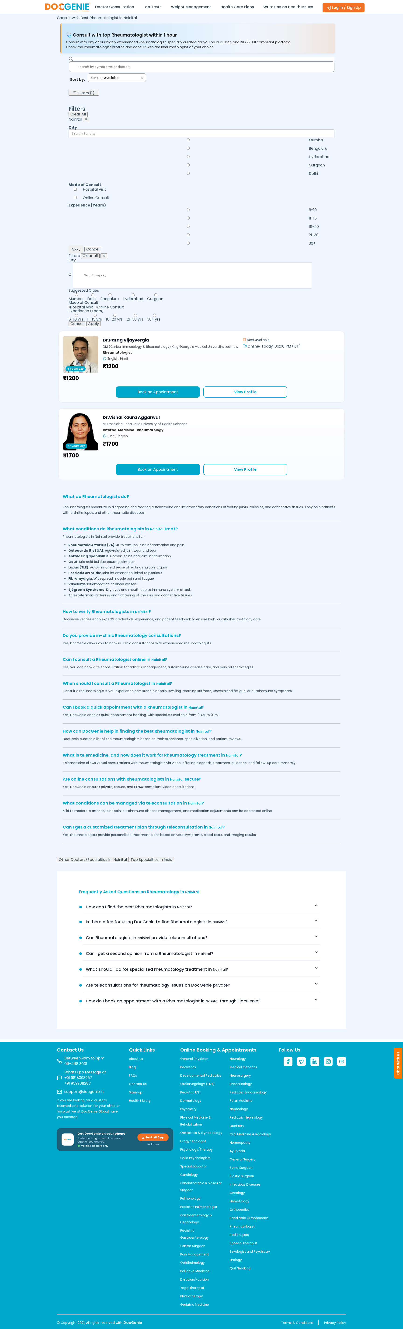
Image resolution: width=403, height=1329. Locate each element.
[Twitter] (301, 1061)
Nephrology (239, 1109)
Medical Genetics (243, 1067)
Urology (236, 1260)
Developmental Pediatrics (200, 1075)
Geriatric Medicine (194, 1304)
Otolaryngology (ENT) (197, 1084)
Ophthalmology (192, 1263)
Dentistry (237, 1126)
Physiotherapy (191, 1296)
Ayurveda (237, 1151)
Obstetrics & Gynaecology (201, 1133)
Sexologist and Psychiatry (250, 1251)
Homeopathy (240, 1142)
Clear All (78, 114)
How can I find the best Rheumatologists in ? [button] (139, 907)
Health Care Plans (237, 7)
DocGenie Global (95, 1111)
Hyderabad (319, 157)
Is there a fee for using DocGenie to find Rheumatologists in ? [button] (157, 922)
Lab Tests (152, 7)
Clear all (90, 255)
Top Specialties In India (151, 859)
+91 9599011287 (77, 1083)
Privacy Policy (335, 1322)
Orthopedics (239, 1209)
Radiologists (239, 1235)
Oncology (237, 1193)
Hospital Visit (94, 189)
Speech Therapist (243, 1243)
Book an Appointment (158, 392)
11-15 (313, 218)
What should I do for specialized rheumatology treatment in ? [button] (157, 969)
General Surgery (242, 1159)
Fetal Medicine (241, 1101)
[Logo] (67, 6)
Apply (76, 249)
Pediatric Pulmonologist (198, 1207)
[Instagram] (328, 1061)
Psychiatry (188, 1109)
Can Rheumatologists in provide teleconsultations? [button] (147, 937)
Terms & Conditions (297, 1322)
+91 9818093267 (78, 1077)
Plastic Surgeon (242, 1176)
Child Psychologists (195, 1158)
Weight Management (191, 7)
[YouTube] (341, 1061)
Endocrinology (241, 1084)
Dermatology (190, 1101)
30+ (312, 243)
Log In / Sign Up (346, 7)
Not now (153, 1144)
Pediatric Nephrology (246, 1117)
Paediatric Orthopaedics (249, 1218)
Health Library (140, 1101)
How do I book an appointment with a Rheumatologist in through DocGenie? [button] (173, 1001)
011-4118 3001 (75, 1063)
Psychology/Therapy (196, 1149)
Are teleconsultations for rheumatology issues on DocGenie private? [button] (158, 985)
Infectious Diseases (245, 1184)
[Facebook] (288, 1061)
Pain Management (194, 1254)
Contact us (138, 1084)
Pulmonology (190, 1198)
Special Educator (193, 1166)
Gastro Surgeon (192, 1246)
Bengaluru (318, 148)
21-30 (314, 235)
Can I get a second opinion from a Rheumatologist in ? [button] (149, 953)
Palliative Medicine (194, 1271)
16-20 (314, 227)
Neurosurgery (240, 1075)
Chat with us (398, 1063)
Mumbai (316, 140)
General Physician (194, 1059)
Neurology (238, 1059)
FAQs (133, 1075)
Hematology (239, 1201)
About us (136, 1059)
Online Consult (96, 198)
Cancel (92, 249)
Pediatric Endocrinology (248, 1092)
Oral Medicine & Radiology (250, 1134)
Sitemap (135, 1092)
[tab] (201, 907)
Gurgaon (317, 165)
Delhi (313, 174)
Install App (155, 1137)
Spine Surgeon (241, 1168)
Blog (132, 1067)
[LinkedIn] (314, 1061)
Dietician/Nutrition (194, 1279)
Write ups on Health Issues (288, 7)
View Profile (245, 392)
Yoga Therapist (192, 1288)
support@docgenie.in (84, 1091)
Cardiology (189, 1175)
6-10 (313, 210)
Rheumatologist (242, 1226)
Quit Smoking (240, 1268)
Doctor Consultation (114, 7)
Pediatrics (188, 1067)
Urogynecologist (193, 1141)
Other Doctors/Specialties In (93, 859)
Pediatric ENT (190, 1092)
